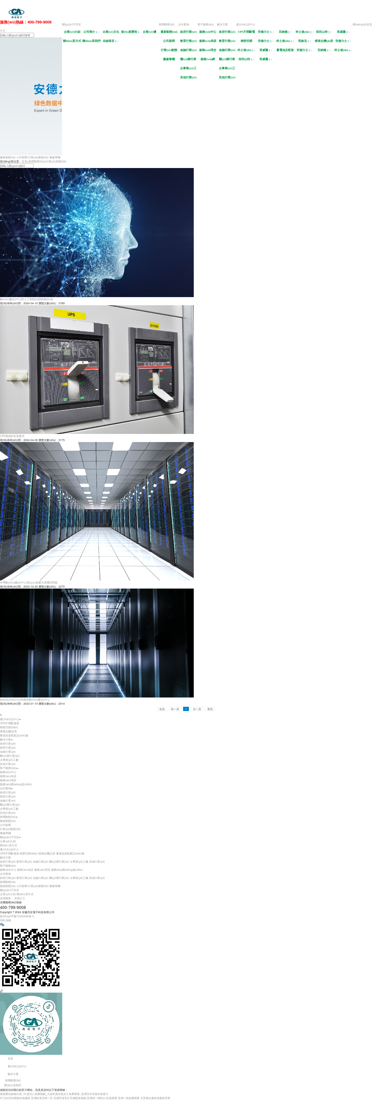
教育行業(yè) (227, 40)
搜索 (37, 166)
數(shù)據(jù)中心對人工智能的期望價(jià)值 (26, 299)
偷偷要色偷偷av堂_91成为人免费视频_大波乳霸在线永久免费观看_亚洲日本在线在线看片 (108, 4)
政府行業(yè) (227, 31)
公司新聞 (169, 40)
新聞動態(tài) (167, 24)
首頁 (24, 161)
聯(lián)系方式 (72, 40)
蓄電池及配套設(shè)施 (285, 51)
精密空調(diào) (246, 42)
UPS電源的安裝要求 (12, 436)
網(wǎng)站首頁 (362, 24)
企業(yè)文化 (111, 31)
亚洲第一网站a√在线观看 (102, 1098)
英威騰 (341, 31)
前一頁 (175, 709)
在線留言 (109, 40)
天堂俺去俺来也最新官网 (155, 1098)
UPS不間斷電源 (246, 32)
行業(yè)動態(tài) (169, 51)
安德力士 (264, 31)
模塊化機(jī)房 (324, 40)
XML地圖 (5, 920)
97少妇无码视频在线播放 (15, 1098)
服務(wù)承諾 (207, 40)
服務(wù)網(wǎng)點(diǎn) (208, 60)
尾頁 (210, 709)
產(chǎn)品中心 (245, 24)
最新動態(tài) (169, 31)
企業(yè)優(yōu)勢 (150, 32)
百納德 (283, 31)
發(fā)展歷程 (129, 31)
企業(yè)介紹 (72, 31)
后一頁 (197, 709)
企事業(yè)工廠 (227, 69)
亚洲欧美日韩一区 (42, 1098)
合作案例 (183, 24)
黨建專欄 (169, 59)
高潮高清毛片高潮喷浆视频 (69, 1098)
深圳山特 (322, 31)
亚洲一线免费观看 (129, 1098)
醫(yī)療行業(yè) (227, 60)
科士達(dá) (303, 31)
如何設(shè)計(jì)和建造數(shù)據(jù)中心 (25, 699)
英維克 (303, 40)
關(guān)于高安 (71, 24)
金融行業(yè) (227, 50)
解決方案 (222, 24)
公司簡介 (90, 31)
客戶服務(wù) (206, 24)
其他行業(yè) (227, 77)
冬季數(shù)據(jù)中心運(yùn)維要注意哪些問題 (29, 582)
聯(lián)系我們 (91, 40)
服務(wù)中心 (207, 31)
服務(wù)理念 (207, 50)
